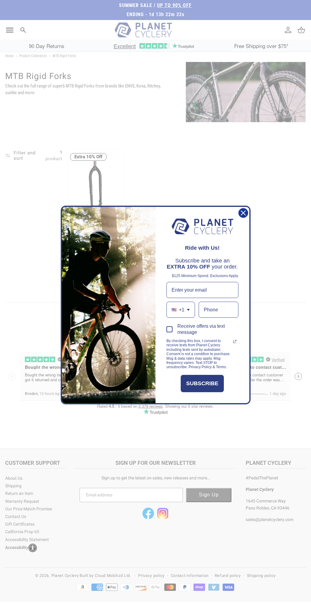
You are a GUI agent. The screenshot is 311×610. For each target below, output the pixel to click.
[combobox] (180, 310)
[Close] (243, 213)
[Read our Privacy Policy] (234, 341)
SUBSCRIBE (202, 383)
